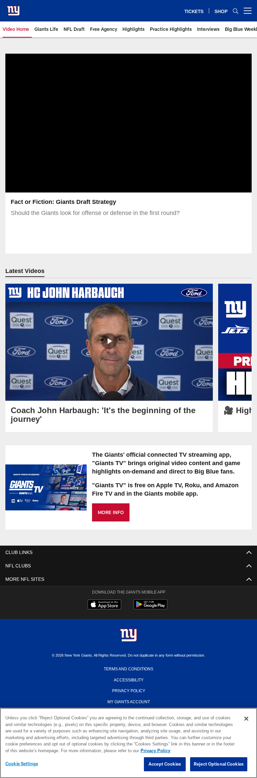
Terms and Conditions (128, 668)
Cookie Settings (21, 764)
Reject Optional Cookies (219, 764)
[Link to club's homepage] (13, 8)
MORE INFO (111, 512)
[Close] (246, 719)
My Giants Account (128, 701)
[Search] (235, 10)
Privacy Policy (128, 690)
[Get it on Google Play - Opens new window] (150, 608)
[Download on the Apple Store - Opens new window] (104, 605)
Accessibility (128, 679)
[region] (128, 743)
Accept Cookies (165, 764)
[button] (128, 123)
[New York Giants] (128, 635)
